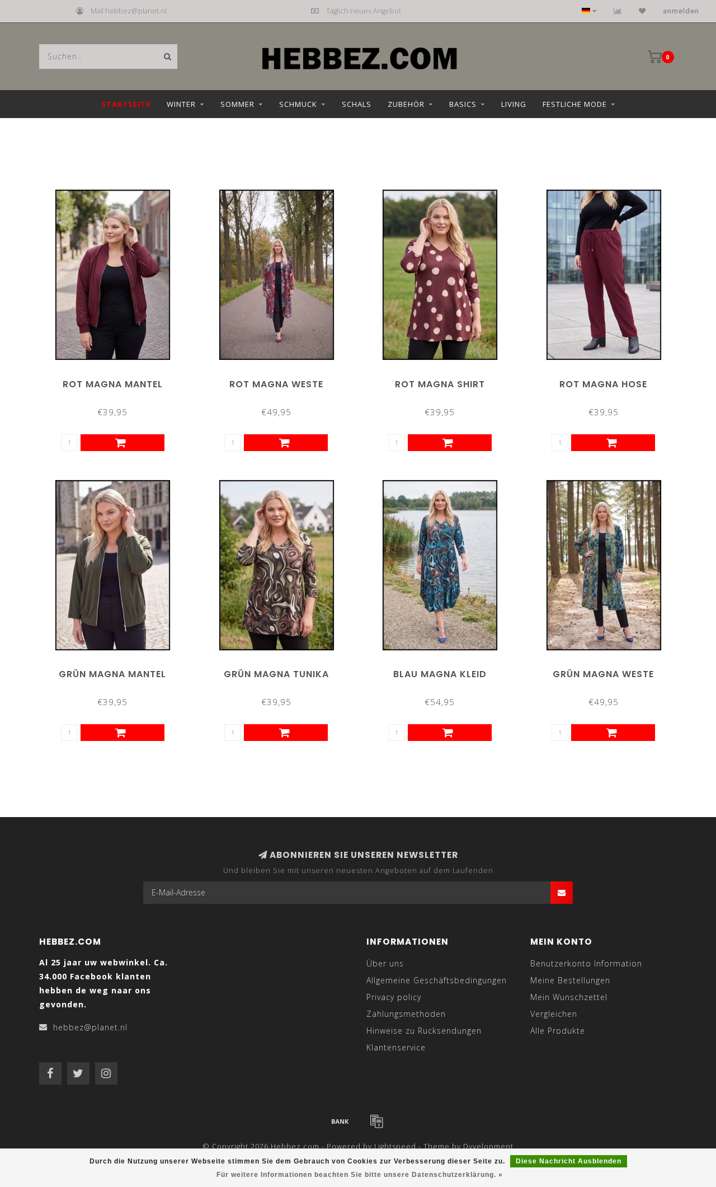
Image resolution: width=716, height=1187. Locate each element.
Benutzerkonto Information (586, 963)
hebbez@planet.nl (90, 1027)
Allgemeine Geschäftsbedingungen (436, 980)
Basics (463, 104)
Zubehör (406, 104)
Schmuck (298, 104)
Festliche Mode (575, 104)
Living (513, 104)
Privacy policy (393, 997)
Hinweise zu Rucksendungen (424, 1030)
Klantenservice (396, 1047)
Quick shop (117, 380)
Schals (356, 104)
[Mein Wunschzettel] (642, 11)
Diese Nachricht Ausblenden (568, 1161)
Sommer (237, 104)
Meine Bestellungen (570, 980)
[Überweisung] (340, 1121)
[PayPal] (376, 1121)
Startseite (125, 104)
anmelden (681, 11)
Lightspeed (395, 1146)
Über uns (385, 963)
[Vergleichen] (618, 11)
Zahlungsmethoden (406, 1013)
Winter (181, 104)
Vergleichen (553, 1013)
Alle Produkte (557, 1030)
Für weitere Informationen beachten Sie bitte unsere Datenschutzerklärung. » (359, 1175)
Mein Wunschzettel (568, 997)
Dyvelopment (488, 1146)
